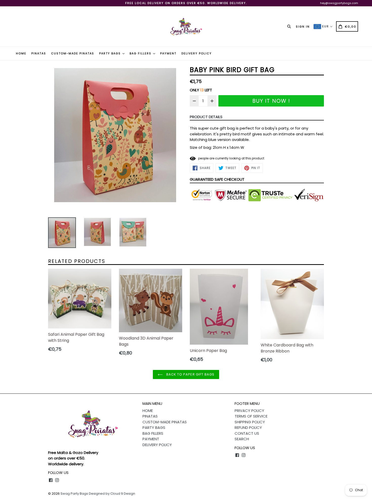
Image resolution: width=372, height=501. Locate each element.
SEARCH (242, 439)
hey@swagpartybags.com (339, 3)
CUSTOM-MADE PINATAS (72, 53)
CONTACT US (247, 433)
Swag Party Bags (74, 493)
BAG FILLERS (141, 53)
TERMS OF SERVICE (251, 416)
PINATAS (38, 53)
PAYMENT (168, 53)
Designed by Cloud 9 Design (112, 493)
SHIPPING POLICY (250, 422)
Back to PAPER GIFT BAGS (189, 374)
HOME (21, 53)
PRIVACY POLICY (249, 410)
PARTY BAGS (110, 53)
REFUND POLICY (248, 427)
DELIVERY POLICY (196, 53)
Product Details (206, 116)
